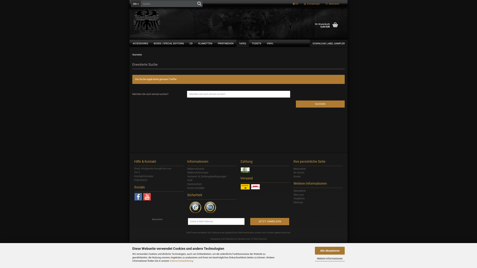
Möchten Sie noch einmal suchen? (150, 94)
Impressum (140, 179)
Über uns (298, 194)
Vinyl (270, 43)
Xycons (263, 239)
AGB (189, 180)
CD (191, 43)
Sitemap (298, 202)
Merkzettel (333, 4)
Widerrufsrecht (195, 168)
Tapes (242, 43)
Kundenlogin (313, 4)
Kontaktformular (144, 176)
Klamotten (205, 43)
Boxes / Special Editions (169, 43)
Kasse (297, 176)
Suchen (320, 104)
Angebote (299, 198)
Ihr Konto (298, 172)
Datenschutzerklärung (181, 260)
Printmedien (225, 43)
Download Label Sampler (329, 43)
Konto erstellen (196, 187)
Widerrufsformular (198, 172)
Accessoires (140, 43)
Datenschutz (194, 184)
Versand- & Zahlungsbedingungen (206, 176)
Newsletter (299, 190)
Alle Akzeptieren (330, 250)
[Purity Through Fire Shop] (161, 20)
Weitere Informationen (330, 258)
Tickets (256, 43)
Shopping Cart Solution (222, 239)
